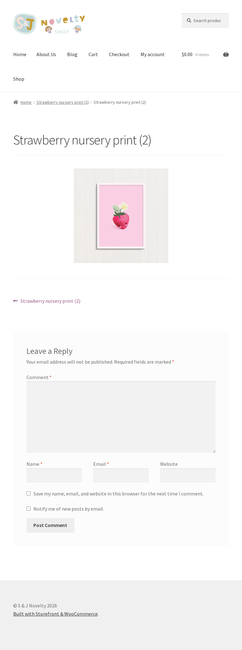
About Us (46, 54)
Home (19, 54)
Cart (93, 54)
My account (153, 54)
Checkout (119, 54)
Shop (18, 79)
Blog (72, 54)
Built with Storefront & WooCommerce (55, 614)
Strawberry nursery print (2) (63, 102)
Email (101, 464)
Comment (39, 377)
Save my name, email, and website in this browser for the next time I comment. (118, 493)
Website (169, 464)
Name (34, 464)
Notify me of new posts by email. (68, 509)
